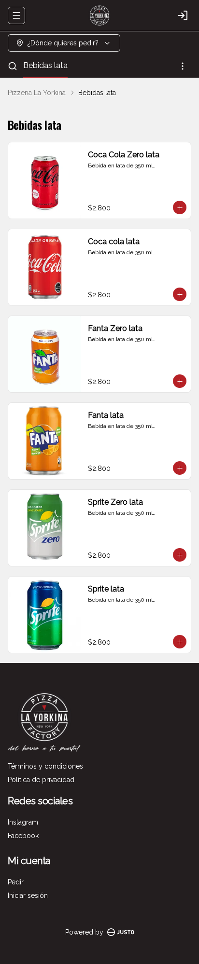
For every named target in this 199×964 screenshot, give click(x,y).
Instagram (23, 822)
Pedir (16, 882)
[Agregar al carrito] (179, 207)
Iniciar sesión (28, 895)
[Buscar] (12, 66)
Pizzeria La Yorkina (37, 92)
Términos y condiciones (45, 766)
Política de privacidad (41, 780)
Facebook (23, 836)
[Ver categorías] (182, 66)
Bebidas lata (45, 65)
